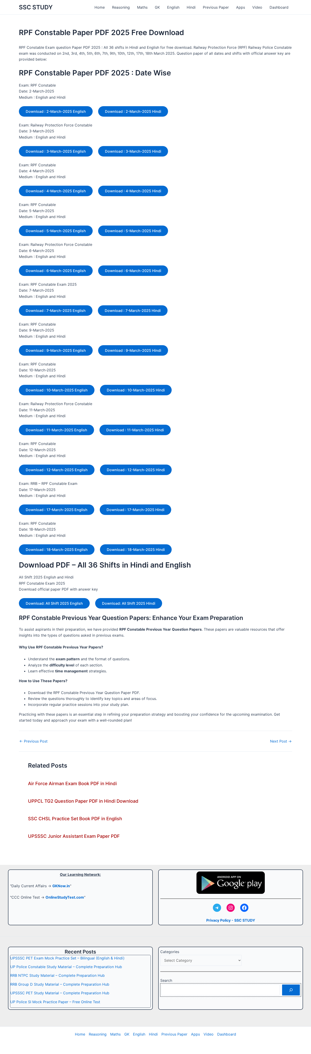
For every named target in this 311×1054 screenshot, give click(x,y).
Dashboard (279, 7)
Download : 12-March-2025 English (57, 470)
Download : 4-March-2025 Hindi (133, 191)
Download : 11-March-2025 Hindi (135, 430)
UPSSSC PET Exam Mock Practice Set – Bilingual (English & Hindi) (67, 958)
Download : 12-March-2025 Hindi (136, 470)
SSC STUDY (36, 7)
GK (157, 7)
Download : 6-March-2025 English (56, 270)
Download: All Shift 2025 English (54, 603)
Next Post (281, 741)
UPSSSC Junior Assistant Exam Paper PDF (74, 836)
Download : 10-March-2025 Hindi (136, 390)
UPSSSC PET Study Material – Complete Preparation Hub (59, 993)
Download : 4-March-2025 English (56, 191)
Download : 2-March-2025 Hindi (133, 111)
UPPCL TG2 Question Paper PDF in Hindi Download (83, 801)
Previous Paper (216, 7)
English (173, 7)
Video (257, 7)
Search (166, 980)
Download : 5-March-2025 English (56, 231)
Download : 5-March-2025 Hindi (133, 231)
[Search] (291, 990)
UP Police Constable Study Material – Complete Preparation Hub (66, 966)
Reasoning (121, 7)
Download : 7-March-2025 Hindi (133, 310)
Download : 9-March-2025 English (56, 350)
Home (99, 7)
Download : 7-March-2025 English (56, 310)
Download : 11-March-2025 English (56, 430)
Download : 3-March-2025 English (56, 151)
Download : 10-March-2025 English (57, 390)
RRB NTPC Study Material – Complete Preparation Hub (57, 975)
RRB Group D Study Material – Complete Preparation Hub (59, 984)
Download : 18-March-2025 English (57, 549)
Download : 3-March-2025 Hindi (133, 151)
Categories (169, 951)
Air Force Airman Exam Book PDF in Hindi (72, 783)
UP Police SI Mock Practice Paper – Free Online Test (55, 1002)
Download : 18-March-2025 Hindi (136, 549)
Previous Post (33, 741)
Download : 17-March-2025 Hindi (135, 509)
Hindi (191, 7)
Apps (240, 7)
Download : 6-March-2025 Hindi (133, 270)
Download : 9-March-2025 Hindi (133, 350)
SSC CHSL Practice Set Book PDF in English (75, 818)
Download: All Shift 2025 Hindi (128, 603)
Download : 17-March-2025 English (56, 509)
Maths (142, 7)
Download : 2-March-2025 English (56, 111)
